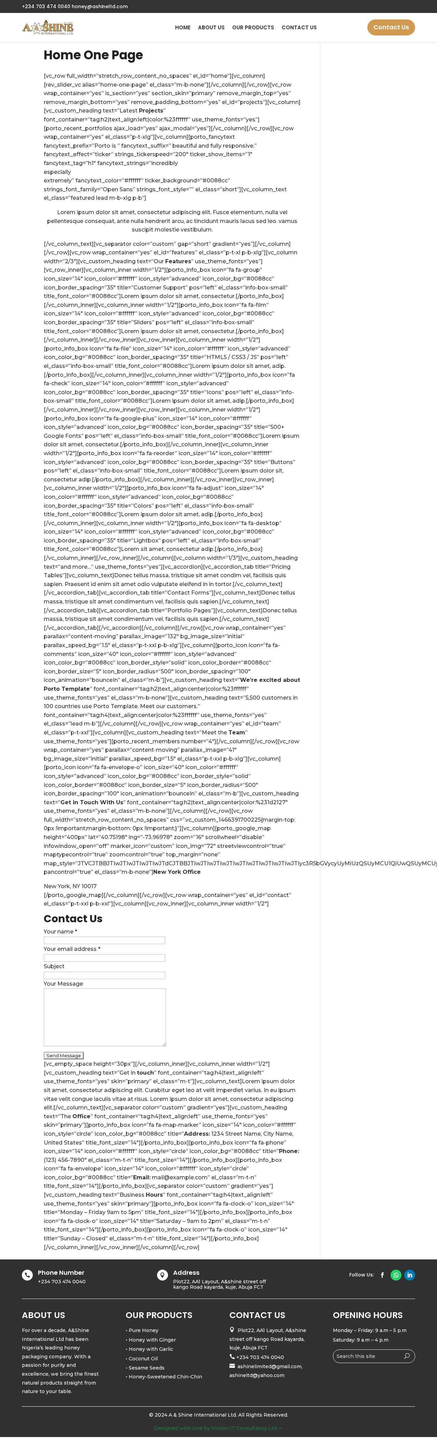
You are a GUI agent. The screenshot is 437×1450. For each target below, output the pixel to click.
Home (183, 27)
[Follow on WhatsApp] (396, 1275)
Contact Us (299, 27)
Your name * (60, 931)
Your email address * (72, 949)
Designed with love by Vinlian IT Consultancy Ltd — (218, 1428)
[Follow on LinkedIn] (409, 1275)
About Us (211, 27)
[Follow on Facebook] (382, 1275)
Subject (54, 966)
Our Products (253, 27)
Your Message (63, 984)
